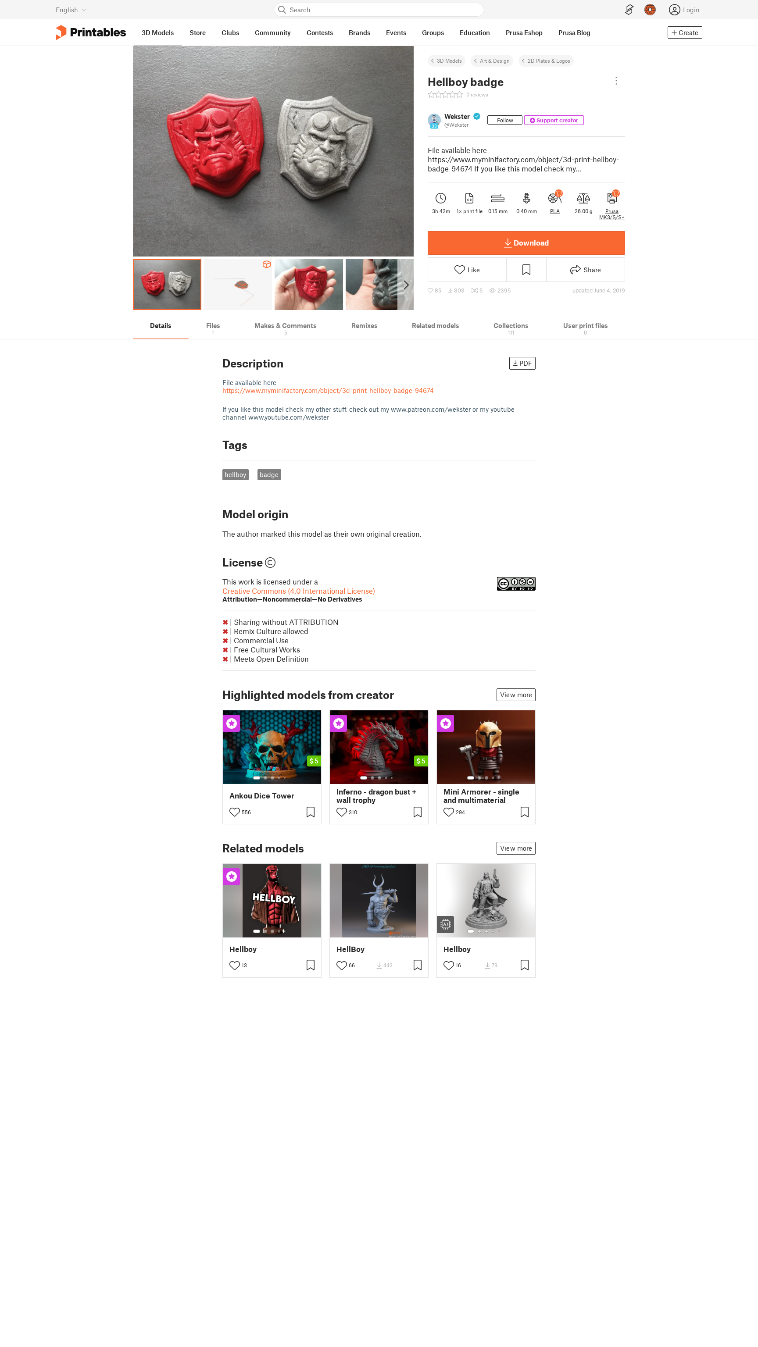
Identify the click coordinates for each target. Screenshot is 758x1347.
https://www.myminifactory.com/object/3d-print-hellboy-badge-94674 (328, 390)
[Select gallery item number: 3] (272, 778)
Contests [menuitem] (320, 32)
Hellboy (243, 949)
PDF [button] (525, 363)
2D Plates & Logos (549, 60)
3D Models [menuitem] (158, 32)
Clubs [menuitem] (230, 32)
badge (269, 474)
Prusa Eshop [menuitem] (524, 32)
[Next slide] (405, 284)
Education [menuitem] (475, 32)
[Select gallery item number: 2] (265, 778)
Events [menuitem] (396, 32)
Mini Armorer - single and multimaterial (481, 796)
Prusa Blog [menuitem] (574, 32)
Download (531, 242)
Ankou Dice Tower (261, 795)
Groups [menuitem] (433, 32)
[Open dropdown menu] (616, 80)
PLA (555, 211)
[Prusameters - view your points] (650, 9)
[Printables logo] (91, 32)
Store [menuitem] (198, 32)
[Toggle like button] (234, 812)
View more (516, 694)
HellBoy (350, 949)
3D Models (449, 60)
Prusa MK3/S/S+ (612, 214)
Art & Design (495, 60)
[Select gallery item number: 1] (256, 778)
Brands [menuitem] (359, 32)
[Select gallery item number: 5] (285, 778)
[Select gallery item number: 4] (279, 778)
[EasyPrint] (629, 10)
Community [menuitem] (273, 32)
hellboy (235, 474)
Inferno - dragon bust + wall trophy (376, 796)
